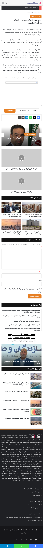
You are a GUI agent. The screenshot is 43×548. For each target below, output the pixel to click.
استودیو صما (36, 495)
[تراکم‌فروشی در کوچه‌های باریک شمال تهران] (36, 394)
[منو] (3, 3)
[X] (34, 117)
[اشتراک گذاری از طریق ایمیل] (23, 117)
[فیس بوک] (38, 117)
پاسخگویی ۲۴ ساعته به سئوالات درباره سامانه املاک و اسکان (33, 233)
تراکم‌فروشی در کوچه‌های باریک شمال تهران (17, 392)
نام (40, 272)
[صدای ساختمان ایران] (34, 3)
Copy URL (10, 111)
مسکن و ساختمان (32, 12)
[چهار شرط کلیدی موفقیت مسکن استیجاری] (36, 421)
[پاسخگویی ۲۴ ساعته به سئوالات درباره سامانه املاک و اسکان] (32, 224)
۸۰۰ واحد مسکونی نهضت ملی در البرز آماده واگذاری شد (12, 215)
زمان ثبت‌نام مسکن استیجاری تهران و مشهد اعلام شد (33, 215)
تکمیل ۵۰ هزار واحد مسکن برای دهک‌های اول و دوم (21, 139)
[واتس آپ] (30, 117)
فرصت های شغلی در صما (33, 514)
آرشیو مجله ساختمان (34, 501)
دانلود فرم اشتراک (35, 508)
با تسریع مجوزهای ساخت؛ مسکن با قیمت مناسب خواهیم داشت (22, 362)
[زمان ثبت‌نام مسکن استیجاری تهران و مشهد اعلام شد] (32, 207)
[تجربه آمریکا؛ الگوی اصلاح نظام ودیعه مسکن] (36, 376)
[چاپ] (19, 117)
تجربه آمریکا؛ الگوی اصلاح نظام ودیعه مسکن (16, 374)
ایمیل (40, 280)
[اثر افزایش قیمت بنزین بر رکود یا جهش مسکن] (11, 224)
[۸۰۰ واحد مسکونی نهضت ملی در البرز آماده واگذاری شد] (11, 207)
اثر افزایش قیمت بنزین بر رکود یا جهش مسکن (12, 233)
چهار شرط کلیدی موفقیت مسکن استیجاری (17, 418)
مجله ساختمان (36, 492)
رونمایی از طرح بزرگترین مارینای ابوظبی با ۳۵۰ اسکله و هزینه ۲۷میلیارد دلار (16, 384)
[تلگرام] (26, 117)
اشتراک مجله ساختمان (34, 505)
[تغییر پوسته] (6, 3)
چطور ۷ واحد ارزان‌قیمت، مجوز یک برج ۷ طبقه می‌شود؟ (16, 410)
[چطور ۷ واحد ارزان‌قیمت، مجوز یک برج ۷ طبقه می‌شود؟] (36, 412)
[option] (22, 135)
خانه (39, 12)
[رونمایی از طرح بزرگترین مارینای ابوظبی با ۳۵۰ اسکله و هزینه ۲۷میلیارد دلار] (36, 385)
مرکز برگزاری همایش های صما (32, 489)
